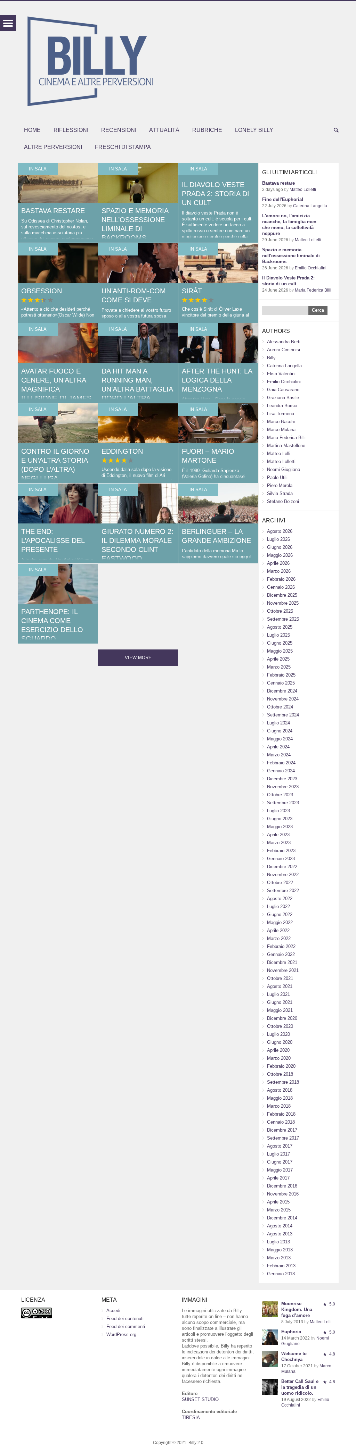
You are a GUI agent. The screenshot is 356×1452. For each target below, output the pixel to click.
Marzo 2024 (279, 754)
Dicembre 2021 (282, 962)
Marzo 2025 (279, 667)
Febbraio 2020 (281, 1066)
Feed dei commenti (125, 1326)
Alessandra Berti (283, 341)
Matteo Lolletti (303, 189)
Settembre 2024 (283, 714)
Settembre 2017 (283, 1138)
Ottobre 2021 (280, 978)
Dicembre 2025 (282, 595)
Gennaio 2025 (281, 683)
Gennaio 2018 (281, 1122)
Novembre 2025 (283, 603)
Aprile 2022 (278, 930)
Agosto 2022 (279, 898)
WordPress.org (121, 1334)
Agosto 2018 (279, 1090)
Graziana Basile (283, 397)
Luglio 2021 (278, 994)
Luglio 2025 (278, 635)
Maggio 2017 (280, 1170)
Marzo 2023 (279, 842)
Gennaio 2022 (281, 954)
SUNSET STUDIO (200, 1399)
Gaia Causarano (283, 389)
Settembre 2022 (283, 890)
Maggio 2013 (280, 1249)
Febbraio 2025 (281, 675)
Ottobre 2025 (280, 611)
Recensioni (118, 130)
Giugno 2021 (279, 1002)
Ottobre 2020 (280, 1026)
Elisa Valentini (281, 373)
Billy (271, 357)
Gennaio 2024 (281, 770)
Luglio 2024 (278, 722)
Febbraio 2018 (281, 1114)
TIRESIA (191, 1417)
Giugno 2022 (279, 914)
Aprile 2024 (278, 746)
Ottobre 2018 (280, 1074)
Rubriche (207, 130)
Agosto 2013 (279, 1233)
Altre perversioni (53, 147)
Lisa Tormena (280, 413)
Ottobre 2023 (280, 794)
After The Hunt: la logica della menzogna (217, 380)
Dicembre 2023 (282, 778)
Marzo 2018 (279, 1106)
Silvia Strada (280, 493)
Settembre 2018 (283, 1082)
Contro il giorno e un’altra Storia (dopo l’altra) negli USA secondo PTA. (55, 469)
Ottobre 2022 (280, 882)
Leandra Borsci (282, 405)
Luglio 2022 (278, 906)
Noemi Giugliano (283, 469)
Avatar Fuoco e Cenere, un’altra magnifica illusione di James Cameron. (56, 389)
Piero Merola (279, 485)
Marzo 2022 (279, 938)
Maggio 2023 (280, 826)
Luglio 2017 (278, 1154)
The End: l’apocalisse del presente (52, 540)
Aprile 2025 (278, 659)
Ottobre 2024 (280, 707)
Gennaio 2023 (281, 858)
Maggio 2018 (280, 1098)
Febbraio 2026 (281, 579)
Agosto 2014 (279, 1225)
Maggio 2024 (280, 738)
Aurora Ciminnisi (283, 349)
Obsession (41, 291)
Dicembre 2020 (282, 1018)
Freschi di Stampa (123, 147)
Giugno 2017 (279, 1162)
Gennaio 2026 (281, 587)
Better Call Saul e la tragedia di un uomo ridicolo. (299, 1387)
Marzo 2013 (279, 1257)
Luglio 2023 (278, 810)
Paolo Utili (277, 477)
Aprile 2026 (278, 563)
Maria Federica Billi (313, 290)
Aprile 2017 (278, 1178)
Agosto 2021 (279, 986)
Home (32, 130)
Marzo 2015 (279, 1209)
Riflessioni (71, 130)
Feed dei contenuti (125, 1318)
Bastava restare (53, 211)
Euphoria (291, 1331)
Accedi (113, 1310)
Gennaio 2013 (281, 1273)
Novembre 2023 (283, 786)
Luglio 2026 (278, 539)
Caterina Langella (310, 205)
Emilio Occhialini (310, 268)
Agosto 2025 (279, 627)
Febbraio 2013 (281, 1265)
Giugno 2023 (279, 818)
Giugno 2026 (279, 547)
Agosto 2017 (279, 1146)
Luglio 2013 (278, 1241)
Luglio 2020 (278, 1034)
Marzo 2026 (279, 571)
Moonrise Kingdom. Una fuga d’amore (296, 1309)
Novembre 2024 (283, 699)
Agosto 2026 (279, 531)
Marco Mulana (281, 429)
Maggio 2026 (280, 555)
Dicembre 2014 (282, 1217)
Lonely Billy (254, 130)
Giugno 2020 (279, 1042)
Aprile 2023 (278, 834)
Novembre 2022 (283, 874)
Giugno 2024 (279, 730)
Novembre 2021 (283, 970)
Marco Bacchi (281, 421)
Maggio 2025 (280, 651)
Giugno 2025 (279, 643)
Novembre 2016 (283, 1194)
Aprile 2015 (278, 1202)
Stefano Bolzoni (283, 501)
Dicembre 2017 (282, 1130)
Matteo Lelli (278, 453)
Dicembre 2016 (282, 1186)
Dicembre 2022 (282, 866)
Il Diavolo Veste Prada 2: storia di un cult (215, 194)
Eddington (122, 451)
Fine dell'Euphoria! (282, 199)
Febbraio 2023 (281, 850)
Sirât (192, 291)
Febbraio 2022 (281, 946)
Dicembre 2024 (282, 691)
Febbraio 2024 (281, 762)
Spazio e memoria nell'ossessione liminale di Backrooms (291, 255)
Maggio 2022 (280, 922)
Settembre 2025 (283, 619)
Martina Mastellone (286, 445)
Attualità (164, 130)
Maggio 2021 (280, 1010)
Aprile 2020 (278, 1050)
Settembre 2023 (283, 802)
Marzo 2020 (279, 1058)
